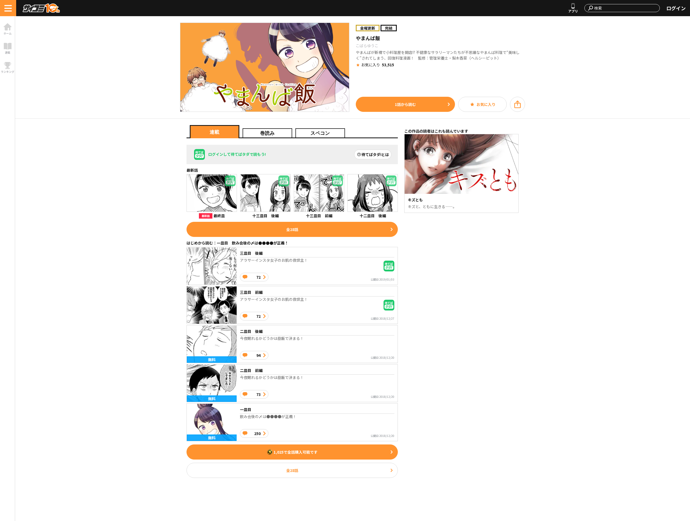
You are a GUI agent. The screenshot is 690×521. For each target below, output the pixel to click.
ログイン (676, 8)
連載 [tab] (214, 132)
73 (258, 394)
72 (258, 277)
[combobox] (625, 8)
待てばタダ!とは (375, 154)
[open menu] (8, 8)
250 (257, 433)
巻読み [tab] (267, 133)
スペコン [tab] (320, 133)
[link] (7, 29)
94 (258, 355)
